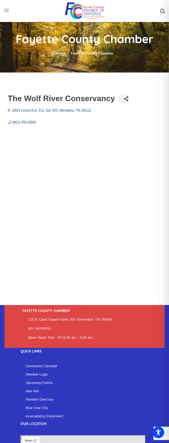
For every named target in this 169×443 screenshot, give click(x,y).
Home (61, 53)
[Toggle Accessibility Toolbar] (158, 432)
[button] (162, 11)
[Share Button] (124, 98)
